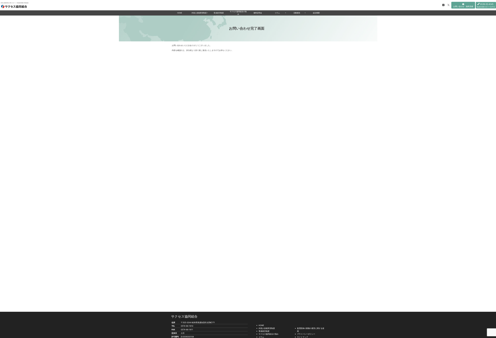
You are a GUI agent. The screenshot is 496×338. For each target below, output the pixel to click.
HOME (179, 13)
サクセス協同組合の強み (238, 13)
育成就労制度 (219, 13)
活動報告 (296, 13)
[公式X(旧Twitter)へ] (448, 5)
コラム (277, 13)
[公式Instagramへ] (443, 5)
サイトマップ (302, 337)
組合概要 (316, 13)
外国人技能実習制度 (199, 13)
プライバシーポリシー (306, 334)
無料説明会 (258, 13)
